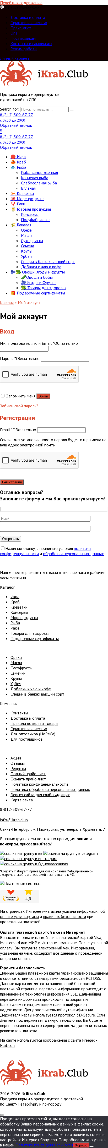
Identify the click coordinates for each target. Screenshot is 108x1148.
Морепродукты (24, 617)
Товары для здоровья (30, 633)
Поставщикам (23, 38)
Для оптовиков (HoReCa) (32, 733)
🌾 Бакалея (20, 224)
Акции (15, 758)
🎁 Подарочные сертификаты (37, 293)
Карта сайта (21, 799)
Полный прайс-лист (28, 773)
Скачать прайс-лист (28, 778)
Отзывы (17, 763)
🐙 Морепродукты (27, 198)
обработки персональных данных (73, 553)
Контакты (19, 712)
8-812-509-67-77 (16, 809)
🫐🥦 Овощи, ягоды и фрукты (37, 272)
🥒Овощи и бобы (37, 277)
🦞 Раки (17, 203)
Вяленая (28, 188)
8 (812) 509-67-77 (16, 117)
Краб (15, 601)
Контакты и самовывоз (31, 43)
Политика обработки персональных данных (50, 789)
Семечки (17, 673)
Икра (14, 596)
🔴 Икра (18, 156)
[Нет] (91, 1146)
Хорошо (81, 1145)
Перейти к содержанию (21, 2)
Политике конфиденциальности (44, 1144)
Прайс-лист (20, 27)
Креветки (19, 607)
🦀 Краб (18, 162)
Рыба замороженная (39, 172)
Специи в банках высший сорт (48, 261)
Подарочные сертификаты (34, 638)
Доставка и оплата (27, 17)
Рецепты (18, 768)
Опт (14, 33)
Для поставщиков (26, 739)
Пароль (20, 358)
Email (18, 429)
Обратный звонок (16, 125)
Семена (27, 245)
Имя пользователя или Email (39, 343)
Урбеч (26, 256)
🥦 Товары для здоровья (43, 287)
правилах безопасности (64, 916)
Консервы (30, 214)
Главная (7, 302)
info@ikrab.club (14, 819)
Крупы (26, 251)
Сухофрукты (32, 240)
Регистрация (12, 482)
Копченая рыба (34, 177)
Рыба (15, 622)
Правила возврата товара (34, 723)
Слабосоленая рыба (39, 182)
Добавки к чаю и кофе (41, 266)
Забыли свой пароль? (19, 405)
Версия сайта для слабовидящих (40, 794)
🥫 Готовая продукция (30, 209)
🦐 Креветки (22, 193)
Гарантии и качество (28, 22)
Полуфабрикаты (35, 219)
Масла (27, 235)
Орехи (26, 230)
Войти (43, 396)
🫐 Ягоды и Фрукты (38, 282)
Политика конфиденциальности (39, 784)
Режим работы (23, 48)
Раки (14, 628)
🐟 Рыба (18, 167)
